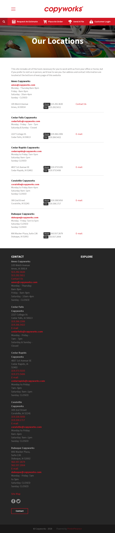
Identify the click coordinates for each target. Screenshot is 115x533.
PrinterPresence (74, 528)
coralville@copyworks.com (25, 184)
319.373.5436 (55, 170)
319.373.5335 (57, 167)
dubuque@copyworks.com (24, 217)
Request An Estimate (27, 21)
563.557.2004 (55, 236)
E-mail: (79, 134)
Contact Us (81, 104)
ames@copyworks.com (23, 85)
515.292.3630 (57, 104)
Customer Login (103, 21)
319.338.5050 (57, 200)
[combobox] (8, 21)
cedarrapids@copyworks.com (26, 151)
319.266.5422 (55, 137)
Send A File (78, 21)
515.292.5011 (55, 107)
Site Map (15, 494)
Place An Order (55, 21)
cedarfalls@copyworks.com (25, 121)
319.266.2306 (57, 134)
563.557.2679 (57, 233)
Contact (20, 511)
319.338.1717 (55, 203)
